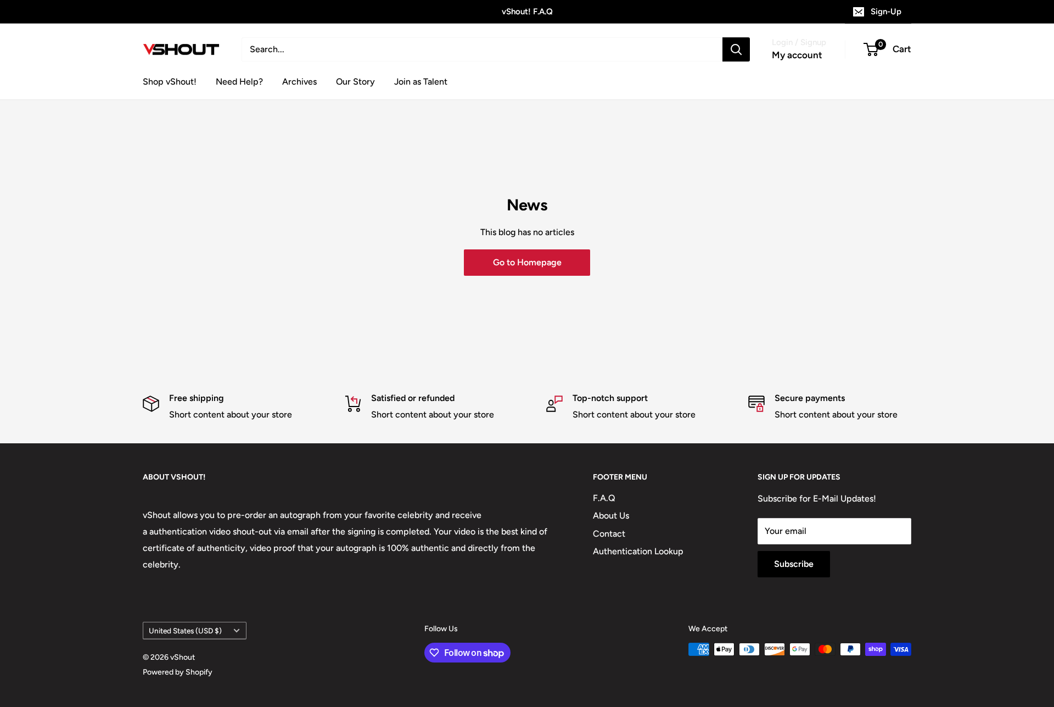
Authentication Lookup (638, 551)
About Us (611, 515)
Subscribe (794, 564)
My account (797, 54)
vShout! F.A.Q (527, 11)
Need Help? (239, 81)
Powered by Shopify (177, 672)
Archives (299, 81)
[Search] (736, 49)
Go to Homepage (527, 262)
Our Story (355, 81)
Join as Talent (420, 81)
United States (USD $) (185, 630)
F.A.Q (604, 498)
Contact (609, 533)
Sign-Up (886, 11)
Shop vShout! (170, 81)
